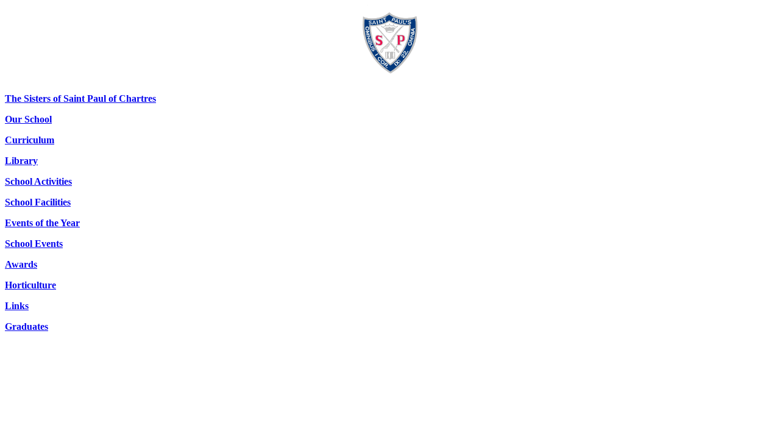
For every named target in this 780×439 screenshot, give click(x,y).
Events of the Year (42, 223)
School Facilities (38, 202)
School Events (34, 243)
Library (21, 160)
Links (17, 306)
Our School (28, 119)
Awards (21, 264)
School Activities (38, 181)
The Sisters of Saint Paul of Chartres (80, 98)
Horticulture (30, 285)
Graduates (26, 326)
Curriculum (29, 140)
